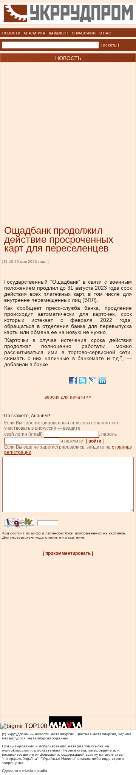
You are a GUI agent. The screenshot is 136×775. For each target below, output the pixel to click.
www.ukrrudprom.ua (19, 750)
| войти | (95, 441)
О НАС (105, 33)
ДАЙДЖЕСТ (58, 33)
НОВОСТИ (11, 33)
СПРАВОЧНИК (84, 33)
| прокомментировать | (68, 553)
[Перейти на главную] (68, 26)
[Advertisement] (68, 132)
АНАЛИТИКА (34, 33)
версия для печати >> (68, 397)
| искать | (109, 45)
